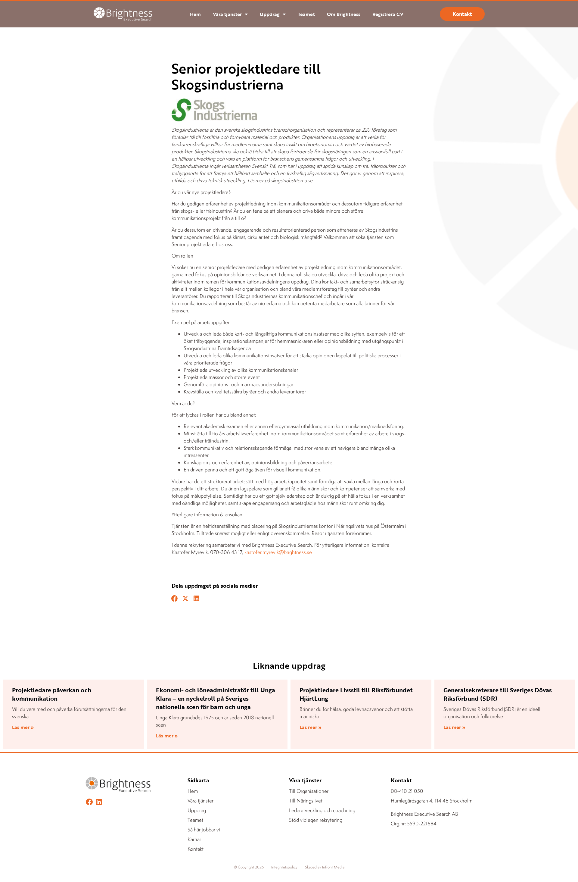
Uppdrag (270, 14)
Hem (195, 14)
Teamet (306, 14)
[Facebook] (89, 802)
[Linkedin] (98, 802)
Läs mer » (23, 727)
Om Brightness (343, 14)
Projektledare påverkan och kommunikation (51, 694)
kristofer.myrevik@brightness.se (278, 552)
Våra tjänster (227, 14)
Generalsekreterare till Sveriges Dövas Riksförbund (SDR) (497, 694)
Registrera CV (387, 14)
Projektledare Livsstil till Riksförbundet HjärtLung (356, 694)
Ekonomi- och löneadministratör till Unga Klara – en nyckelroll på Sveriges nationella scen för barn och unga (215, 698)
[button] (174, 598)
